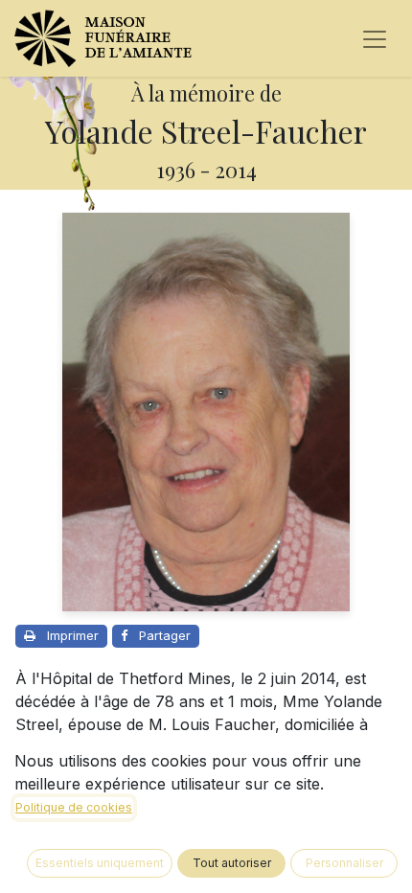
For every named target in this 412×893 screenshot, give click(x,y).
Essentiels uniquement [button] (99, 863)
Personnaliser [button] (344, 863)
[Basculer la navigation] (375, 38)
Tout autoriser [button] (232, 863)
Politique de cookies (73, 807)
